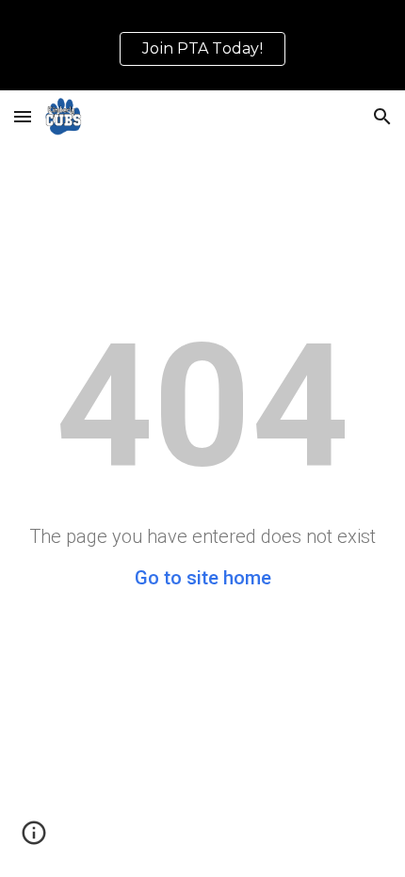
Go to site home (203, 577)
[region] (202, 45)
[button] (22, 116)
